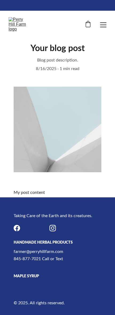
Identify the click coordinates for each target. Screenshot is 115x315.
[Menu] (103, 24)
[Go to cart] (88, 25)
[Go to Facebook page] (17, 228)
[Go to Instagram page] (52, 228)
